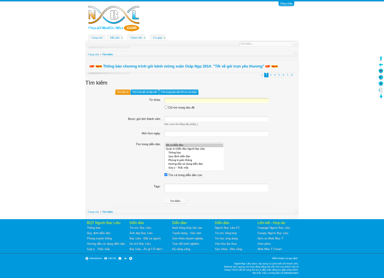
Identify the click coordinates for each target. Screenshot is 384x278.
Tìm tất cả (122, 92)
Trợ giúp (157, 37)
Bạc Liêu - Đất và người (145, 238)
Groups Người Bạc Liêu (273, 233)
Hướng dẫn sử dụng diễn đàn (106, 243)
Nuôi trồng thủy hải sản (187, 227)
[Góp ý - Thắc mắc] (194, 168)
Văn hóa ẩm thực (226, 243)
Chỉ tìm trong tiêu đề (180, 107)
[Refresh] (381, 79)
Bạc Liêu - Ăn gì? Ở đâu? (146, 249)
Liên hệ (112, 258)
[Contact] (381, 72)
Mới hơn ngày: (151, 133)
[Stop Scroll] (381, 85)
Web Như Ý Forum (270, 249)
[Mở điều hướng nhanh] (295, 54)
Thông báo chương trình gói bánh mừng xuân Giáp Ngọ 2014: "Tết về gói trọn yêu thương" (183, 66)
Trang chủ (96, 37)
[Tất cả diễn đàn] (194, 145)
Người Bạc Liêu (242, 263)
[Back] (381, 66)
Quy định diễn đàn (98, 233)
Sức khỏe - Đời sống (228, 249)
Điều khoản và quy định (285, 258)
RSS (130, 258)
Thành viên (136, 37)
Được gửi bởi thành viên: (144, 119)
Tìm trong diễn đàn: (148, 144)
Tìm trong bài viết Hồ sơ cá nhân (178, 92)
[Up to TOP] (381, 60)
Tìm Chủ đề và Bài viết (144, 92)
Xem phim (264, 243)
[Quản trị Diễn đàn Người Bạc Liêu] (194, 149)
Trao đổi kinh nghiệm (185, 243)
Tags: (157, 186)
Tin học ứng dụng (226, 238)
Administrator (291, 273)
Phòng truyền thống (99, 238)
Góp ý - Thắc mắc (98, 249)
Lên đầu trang (125, 258)
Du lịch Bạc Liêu (140, 243)
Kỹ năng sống (181, 249)
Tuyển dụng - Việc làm (186, 233)
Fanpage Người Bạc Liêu (274, 227)
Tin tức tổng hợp (226, 233)
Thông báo (93, 227)
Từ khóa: (155, 99)
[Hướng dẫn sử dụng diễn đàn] (194, 164)
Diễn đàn (115, 37)
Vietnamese (95, 258)
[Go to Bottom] (381, 97)
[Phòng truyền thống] (194, 160)
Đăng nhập (286, 3)
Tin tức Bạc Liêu (140, 227)
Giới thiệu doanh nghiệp (187, 238)
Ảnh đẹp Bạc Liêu (141, 233)
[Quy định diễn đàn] (194, 157)
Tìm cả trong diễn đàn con (184, 175)
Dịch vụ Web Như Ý (270, 238)
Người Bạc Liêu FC (227, 227)
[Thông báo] (194, 153)
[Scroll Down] (381, 91)
